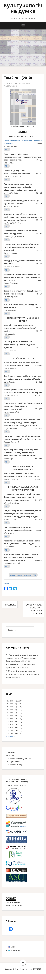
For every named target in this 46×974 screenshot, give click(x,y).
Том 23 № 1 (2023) (14, 718)
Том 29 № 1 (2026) (14, 701)
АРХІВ (6, 583)
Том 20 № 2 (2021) (14, 727)
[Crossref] (16, 824)
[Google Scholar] (14, 808)
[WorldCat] (16, 832)
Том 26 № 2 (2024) (14, 709)
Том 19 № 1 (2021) (14, 730)
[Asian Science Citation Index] (16, 877)
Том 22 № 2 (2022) (14, 721)
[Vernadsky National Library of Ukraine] (16, 816)
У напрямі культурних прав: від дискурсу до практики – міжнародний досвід (22, 674)
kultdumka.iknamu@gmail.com (19, 758)
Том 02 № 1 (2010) (10, 86)
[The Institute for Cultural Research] (14, 795)
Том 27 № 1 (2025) (14, 706)
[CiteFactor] (16, 863)
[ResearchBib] (16, 854)
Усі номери (10, 736)
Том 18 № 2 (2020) (14, 733)
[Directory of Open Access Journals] (16, 870)
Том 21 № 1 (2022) (14, 724)
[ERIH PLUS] (16, 839)
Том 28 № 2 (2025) (14, 703)
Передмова (10, 605)
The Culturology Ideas (22, 83)
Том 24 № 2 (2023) (14, 715)
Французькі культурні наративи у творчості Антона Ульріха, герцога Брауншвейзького (22, 658)
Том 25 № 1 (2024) (14, 712)
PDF (6, 149)
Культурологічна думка (23, 8)
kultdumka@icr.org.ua (16, 764)
